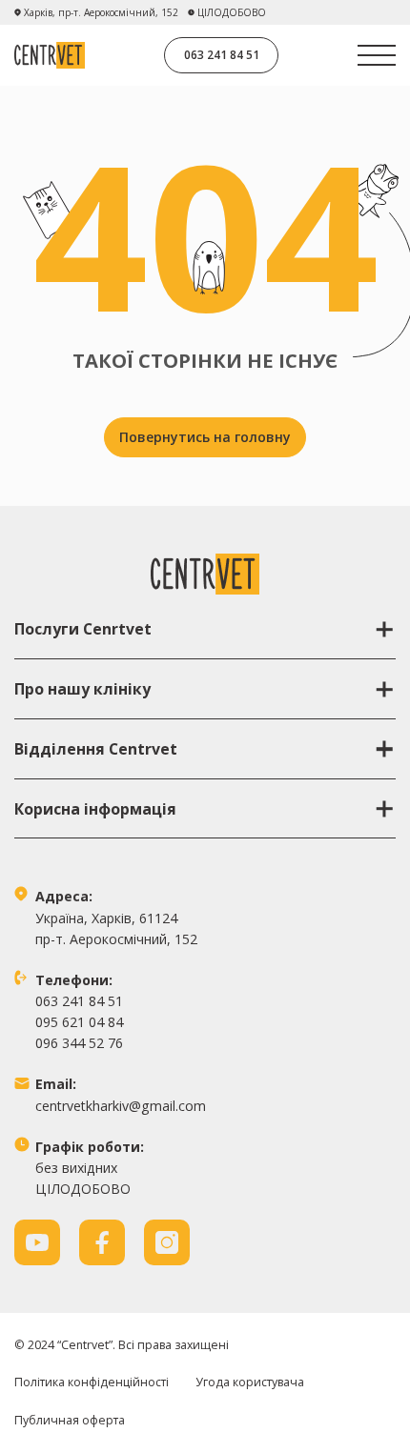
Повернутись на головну (205, 437)
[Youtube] (37, 1242)
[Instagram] (167, 1242)
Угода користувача (249, 1382)
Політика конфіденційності (91, 1382)
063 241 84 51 (221, 55)
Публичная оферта (69, 1420)
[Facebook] (102, 1242)
